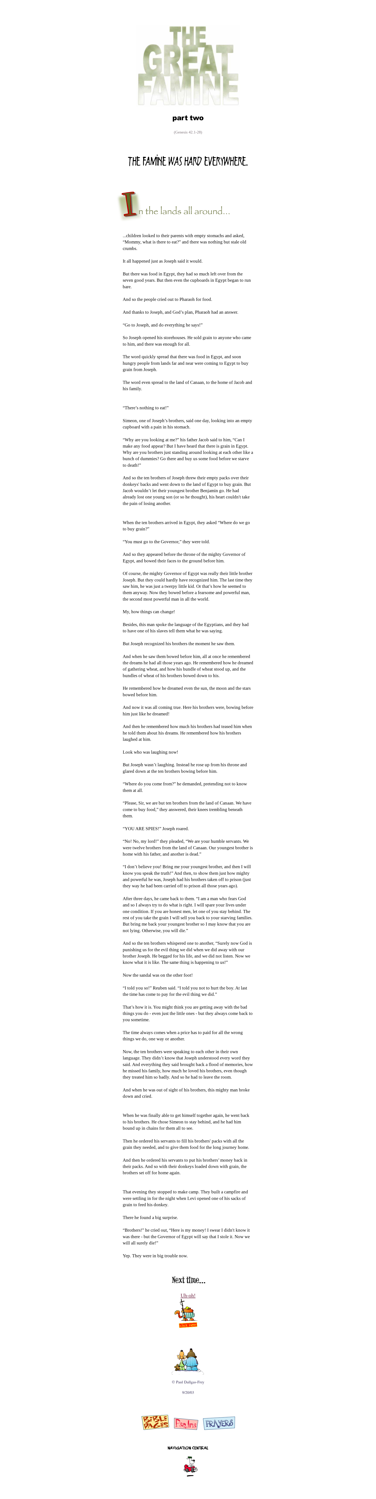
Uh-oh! (188, 1295)
